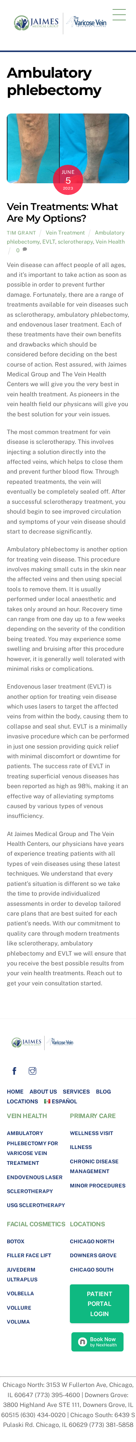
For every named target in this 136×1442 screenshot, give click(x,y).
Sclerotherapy (30, 1191)
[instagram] (32, 1069)
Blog (103, 1091)
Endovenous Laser (35, 1177)
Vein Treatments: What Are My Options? (62, 212)
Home (15, 1091)
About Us (43, 1091)
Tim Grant (21, 233)
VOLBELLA (20, 1293)
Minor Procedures (97, 1186)
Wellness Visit (91, 1133)
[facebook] (14, 1069)
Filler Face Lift (29, 1255)
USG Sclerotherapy (36, 1205)
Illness (81, 1147)
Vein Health (110, 241)
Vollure (19, 1308)
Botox (16, 1241)
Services (76, 1091)
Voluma (18, 1322)
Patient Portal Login (100, 1304)
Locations (22, 1101)
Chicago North (92, 1241)
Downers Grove (93, 1255)
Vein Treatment (65, 232)
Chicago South (92, 1270)
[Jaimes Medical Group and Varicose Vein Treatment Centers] (63, 37)
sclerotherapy (75, 241)
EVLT (48, 241)
